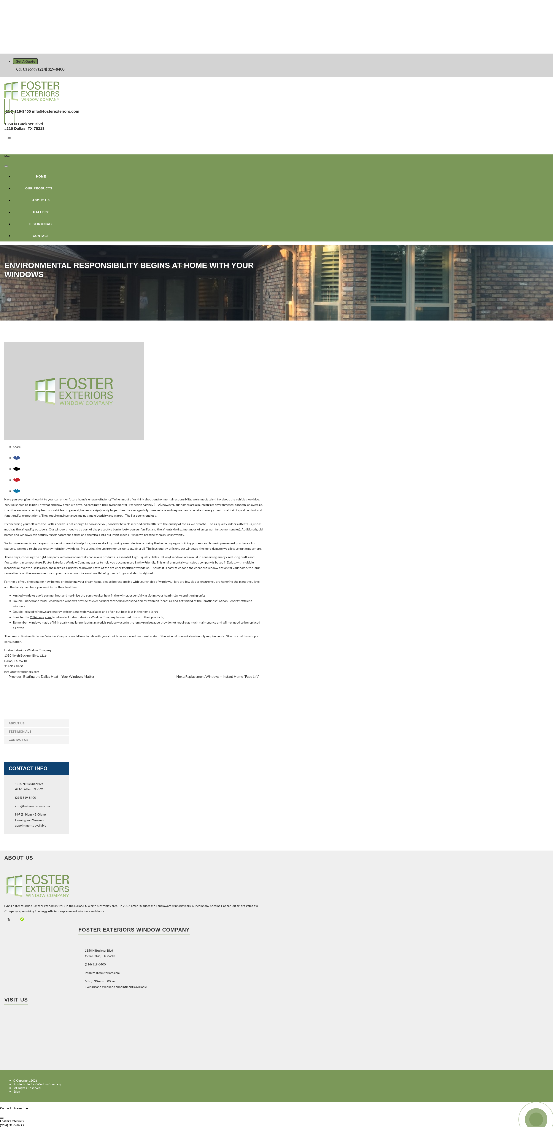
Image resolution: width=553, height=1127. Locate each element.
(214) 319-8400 (50, 69)
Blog (17, 1091)
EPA (157, 504)
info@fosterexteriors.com (55, 111)
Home (41, 176)
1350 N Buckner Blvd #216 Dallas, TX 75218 (24, 126)
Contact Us (18, 739)
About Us (41, 200)
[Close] (6, 166)
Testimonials (41, 224)
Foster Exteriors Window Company (27, 650)
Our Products (38, 188)
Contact (41, 236)
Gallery (41, 212)
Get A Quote (25, 61)
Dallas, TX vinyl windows (167, 557)
